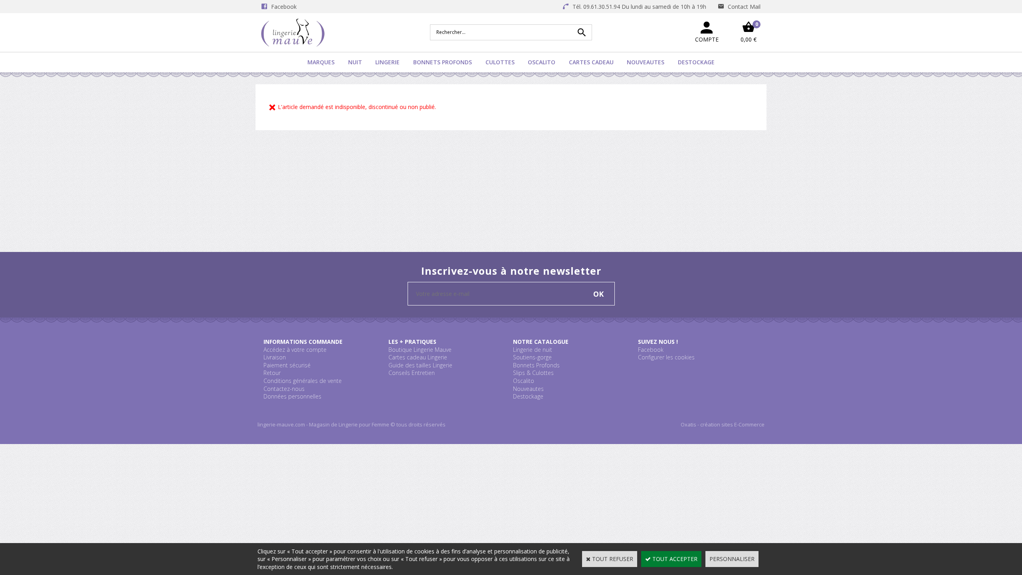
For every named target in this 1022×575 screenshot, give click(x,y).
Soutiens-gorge (532, 357)
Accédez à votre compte (295, 349)
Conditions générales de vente (302, 381)
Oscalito (541, 62)
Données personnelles (292, 396)
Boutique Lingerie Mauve (420, 349)
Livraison (274, 357)
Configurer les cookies (666, 357)
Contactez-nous (284, 389)
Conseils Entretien (411, 373)
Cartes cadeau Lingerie (417, 357)
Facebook (651, 349)
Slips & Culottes (533, 373)
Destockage (696, 62)
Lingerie (387, 62)
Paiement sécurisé (287, 365)
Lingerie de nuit (532, 349)
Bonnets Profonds (442, 62)
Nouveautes (645, 62)
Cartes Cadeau (591, 62)
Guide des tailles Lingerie (420, 365)
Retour (272, 373)
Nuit (355, 62)
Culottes (500, 62)
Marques (321, 62)
